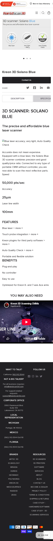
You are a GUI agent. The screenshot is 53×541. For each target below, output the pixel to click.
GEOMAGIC (14, 475)
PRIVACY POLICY (39, 491)
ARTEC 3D (13, 459)
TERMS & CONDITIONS (39, 495)
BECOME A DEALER (39, 487)
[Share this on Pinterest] (41, 88)
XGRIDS (13, 471)
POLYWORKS (13, 479)
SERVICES (39, 471)
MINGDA (13, 467)
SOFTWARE (39, 467)
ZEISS (13, 495)
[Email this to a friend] (48, 88)
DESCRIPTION (17, 98)
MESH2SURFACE (14, 487)
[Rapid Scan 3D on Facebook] (29, 377)
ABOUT (39, 475)
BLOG (39, 479)
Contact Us (26, 80)
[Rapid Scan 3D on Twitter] (41, 377)
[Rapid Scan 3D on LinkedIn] (37, 377)
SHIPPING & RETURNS (39, 499)
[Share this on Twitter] (27, 88)
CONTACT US (39, 483)
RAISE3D (14, 491)
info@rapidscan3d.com (14, 386)
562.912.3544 (18, 374)
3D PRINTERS (39, 463)
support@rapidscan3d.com (14, 396)
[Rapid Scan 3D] (14, 13)
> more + (18, 228)
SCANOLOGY (14, 463)
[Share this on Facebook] (34, 88)
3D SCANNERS (39, 459)
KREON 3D (13, 483)
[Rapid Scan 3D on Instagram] (33, 377)
